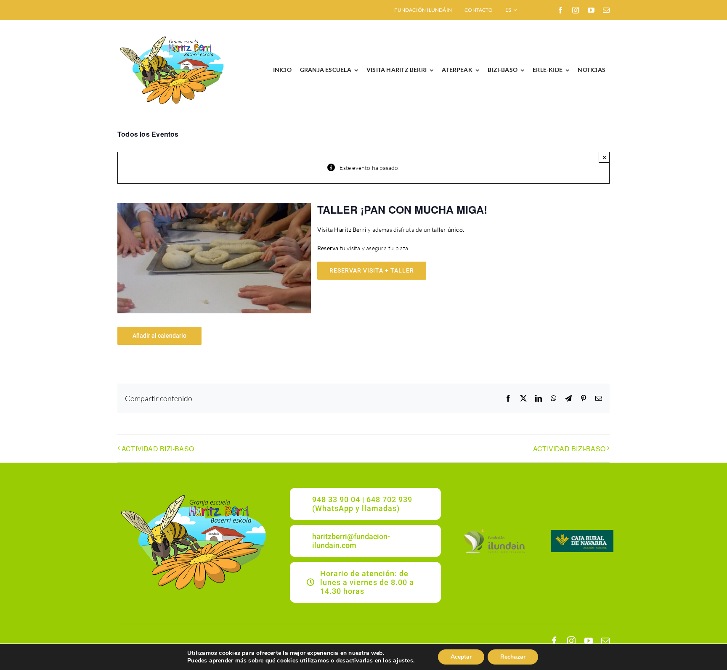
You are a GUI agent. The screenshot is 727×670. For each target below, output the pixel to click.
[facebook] (560, 10)
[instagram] (575, 10)
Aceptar (461, 657)
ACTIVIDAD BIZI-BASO (158, 448)
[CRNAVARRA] (582, 532)
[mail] (606, 10)
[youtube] (591, 10)
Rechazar (512, 657)
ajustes (403, 661)
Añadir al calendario (159, 335)
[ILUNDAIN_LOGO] (493, 529)
